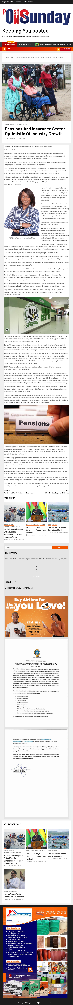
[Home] (4, 49)
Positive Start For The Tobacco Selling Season (19, 492)
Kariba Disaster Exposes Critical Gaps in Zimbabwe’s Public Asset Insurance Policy (31, 559)
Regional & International (32, 524)
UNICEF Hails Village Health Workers (57, 492)
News (49, 524)
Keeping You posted (25, 30)
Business (6, 524)
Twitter (25, 1)
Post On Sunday (10, 138)
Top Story (25, 124)
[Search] (55, 49)
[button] (8, 49)
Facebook (18, 1)
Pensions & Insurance (9, 526)
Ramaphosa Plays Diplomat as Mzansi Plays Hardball (26, 44)
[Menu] (8, 49)
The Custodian (18, 124)
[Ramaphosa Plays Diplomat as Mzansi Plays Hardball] (36, 512)
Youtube (30, 1)
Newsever (42, 1003)
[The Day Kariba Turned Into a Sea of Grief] (58, 512)
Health (12, 124)
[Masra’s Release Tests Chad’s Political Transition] (14, 879)
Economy (7, 124)
